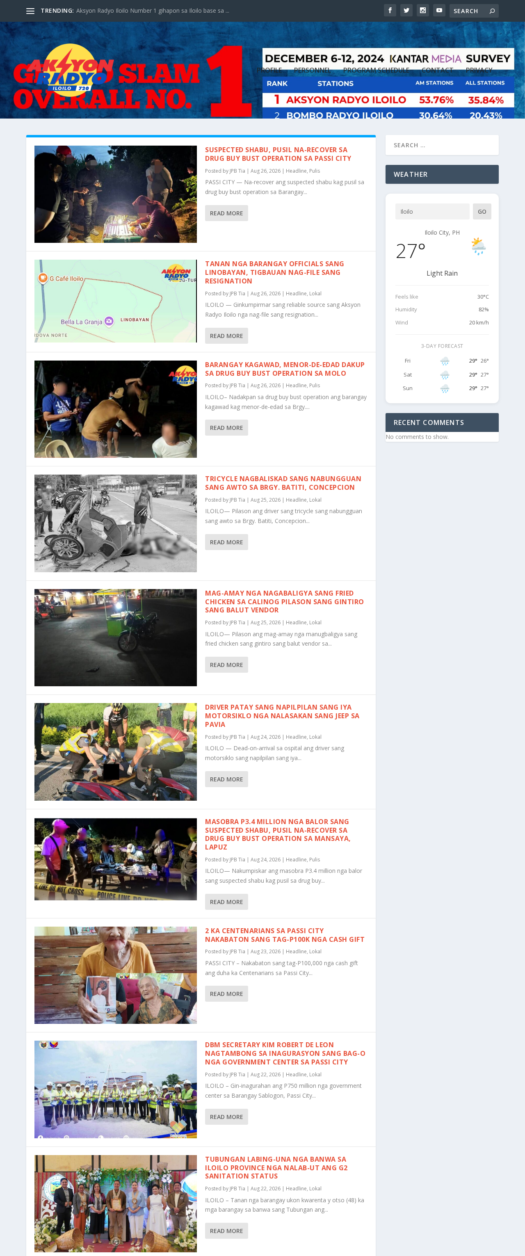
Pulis (314, 170)
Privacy (479, 71)
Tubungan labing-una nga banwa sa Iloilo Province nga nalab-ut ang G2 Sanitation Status (276, 1168)
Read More (226, 213)
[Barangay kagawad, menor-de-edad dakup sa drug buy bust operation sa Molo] (115, 409)
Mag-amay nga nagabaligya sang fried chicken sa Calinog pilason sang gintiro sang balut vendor (284, 602)
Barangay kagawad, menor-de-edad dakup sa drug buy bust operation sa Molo (285, 369)
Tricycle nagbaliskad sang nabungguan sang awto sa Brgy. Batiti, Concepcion (283, 483)
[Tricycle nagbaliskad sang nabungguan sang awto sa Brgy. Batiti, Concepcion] (115, 523)
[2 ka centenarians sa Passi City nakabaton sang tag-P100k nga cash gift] (115, 975)
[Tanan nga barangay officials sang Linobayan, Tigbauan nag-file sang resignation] (115, 301)
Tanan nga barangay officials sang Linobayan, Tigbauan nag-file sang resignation (275, 272)
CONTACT (438, 71)
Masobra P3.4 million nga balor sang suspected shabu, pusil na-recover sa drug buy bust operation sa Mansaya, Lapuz (278, 834)
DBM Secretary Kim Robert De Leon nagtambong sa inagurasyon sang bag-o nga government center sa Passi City (285, 1053)
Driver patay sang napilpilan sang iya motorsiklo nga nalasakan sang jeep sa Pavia (282, 716)
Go (482, 211)
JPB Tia (237, 170)
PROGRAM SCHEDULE (376, 71)
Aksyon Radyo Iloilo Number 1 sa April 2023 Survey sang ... (153, 10)
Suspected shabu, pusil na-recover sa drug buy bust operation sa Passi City (278, 154)
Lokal (315, 293)
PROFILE (269, 71)
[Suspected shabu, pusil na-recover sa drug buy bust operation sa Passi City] (115, 194)
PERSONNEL (312, 71)
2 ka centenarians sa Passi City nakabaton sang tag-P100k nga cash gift (285, 935)
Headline (296, 170)
